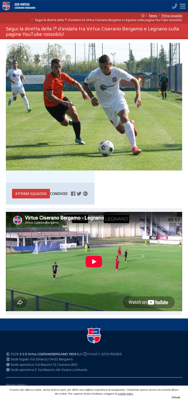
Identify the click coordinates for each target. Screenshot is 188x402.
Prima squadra (172, 15)
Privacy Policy (16, 385)
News (153, 15)
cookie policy (125, 393)
